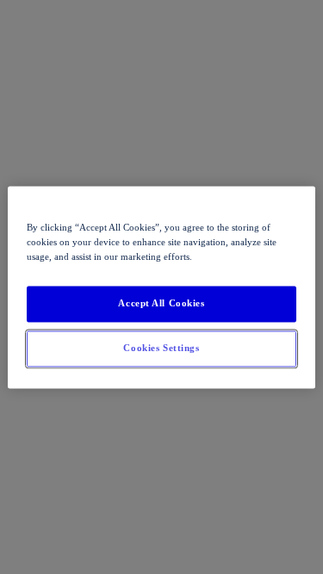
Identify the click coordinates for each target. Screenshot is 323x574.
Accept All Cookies (161, 303)
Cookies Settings (161, 348)
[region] (161, 287)
